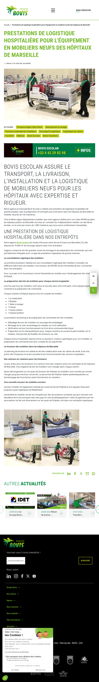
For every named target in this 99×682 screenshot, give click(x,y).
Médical (20, 135)
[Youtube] (34, 576)
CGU (56, 642)
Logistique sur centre (73, 131)
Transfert (9, 135)
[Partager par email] (87, 473)
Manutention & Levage (56, 127)
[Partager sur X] (81, 473)
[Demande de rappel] (93, 290)
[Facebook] (22, 576)
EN (93, 283)
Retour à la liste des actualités (18, 63)
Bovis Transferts (50, 135)
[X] (28, 576)
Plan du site (65, 642)
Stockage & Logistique (49, 131)
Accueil (6, 25)
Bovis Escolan (34, 135)
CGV (81, 642)
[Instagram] (16, 576)
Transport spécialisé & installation (20, 131)
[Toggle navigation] (53, 10)
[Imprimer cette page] (93, 473)
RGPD (74, 642)
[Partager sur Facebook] (75, 473)
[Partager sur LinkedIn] (69, 473)
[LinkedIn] (9, 576)
